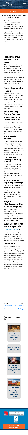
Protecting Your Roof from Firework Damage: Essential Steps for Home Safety (14, 369)
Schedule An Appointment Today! (14, 10)
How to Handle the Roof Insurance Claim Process (14, 349)
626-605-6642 (14, 11)
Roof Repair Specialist (12, 229)
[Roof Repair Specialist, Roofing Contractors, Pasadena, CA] (16, 419)
